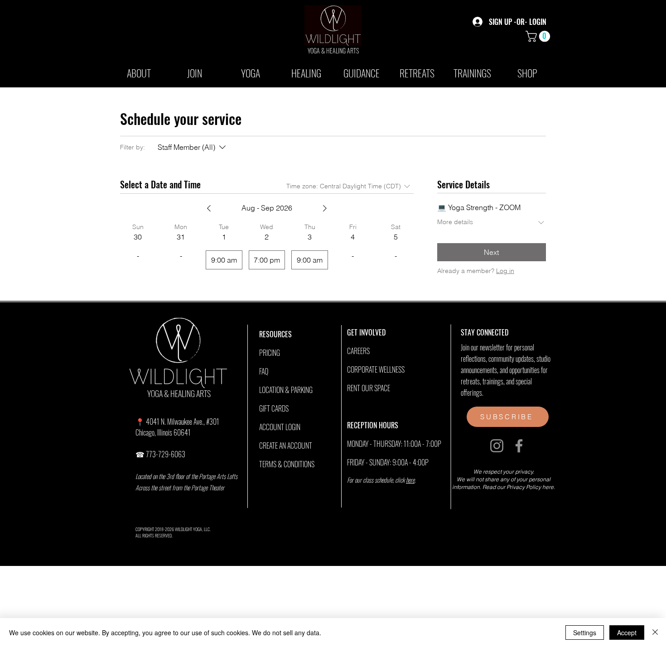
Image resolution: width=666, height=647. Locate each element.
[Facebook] (519, 446)
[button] (539, 36)
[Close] (655, 632)
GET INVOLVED (366, 332)
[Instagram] (497, 446)
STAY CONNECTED (484, 332)
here (410, 479)
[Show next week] (324, 208)
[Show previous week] (208, 208)
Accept (627, 632)
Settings (584, 632)
